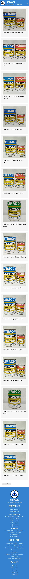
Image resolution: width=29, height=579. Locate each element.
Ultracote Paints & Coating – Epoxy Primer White (13, 319)
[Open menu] (27, 3)
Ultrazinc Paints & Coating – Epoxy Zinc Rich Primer (13, 32)
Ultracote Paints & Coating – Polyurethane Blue (12, 288)
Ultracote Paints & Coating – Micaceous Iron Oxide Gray (14, 257)
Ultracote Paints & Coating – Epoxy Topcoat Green (13, 350)
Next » (8, 484)
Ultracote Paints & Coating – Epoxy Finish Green (13, 444)
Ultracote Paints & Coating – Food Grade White (12, 381)
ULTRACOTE (11, 2)
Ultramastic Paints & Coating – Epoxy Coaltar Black (13, 193)
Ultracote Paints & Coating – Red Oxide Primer (12, 129)
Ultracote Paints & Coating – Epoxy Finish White (13, 475)
